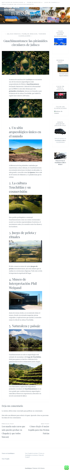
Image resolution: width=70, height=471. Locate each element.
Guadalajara (28, 468)
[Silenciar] (64, 97)
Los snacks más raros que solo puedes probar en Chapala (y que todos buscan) (13, 430)
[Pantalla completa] (66, 97)
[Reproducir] (56, 97)
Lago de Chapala (51, 2)
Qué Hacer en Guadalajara (12, 2)
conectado (20, 411)
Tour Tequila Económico (31, 453)
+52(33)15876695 (60, 142)
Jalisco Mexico (14, 34)
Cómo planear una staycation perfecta (18, 4)
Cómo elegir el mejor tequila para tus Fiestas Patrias (38, 429)
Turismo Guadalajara (35, 13)
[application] (60, 95)
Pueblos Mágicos (30, 34)
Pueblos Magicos (34, 2)
